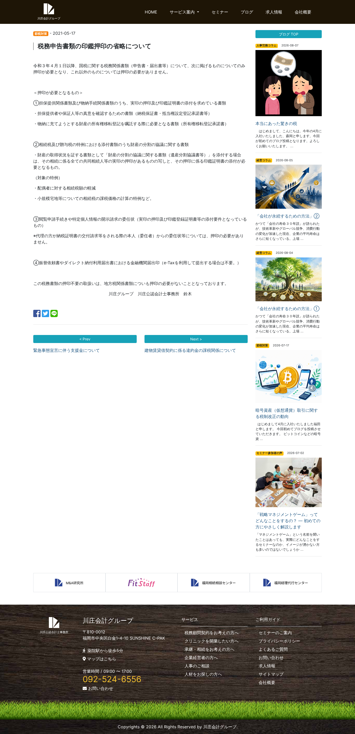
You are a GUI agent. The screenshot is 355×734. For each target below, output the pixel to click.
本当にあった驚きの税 (276, 123)
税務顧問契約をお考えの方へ (212, 632)
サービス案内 (183, 12)
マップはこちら (101, 658)
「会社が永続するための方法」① (287, 308)
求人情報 (274, 12)
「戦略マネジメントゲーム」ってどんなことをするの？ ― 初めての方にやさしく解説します (287, 520)
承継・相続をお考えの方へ (209, 649)
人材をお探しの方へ (203, 674)
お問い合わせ (100, 688)
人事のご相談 (197, 665)
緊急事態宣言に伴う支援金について (66, 350)
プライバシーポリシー (279, 641)
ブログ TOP (288, 34)
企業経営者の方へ (201, 657)
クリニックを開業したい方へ (212, 641)
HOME (151, 12)
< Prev (84, 339)
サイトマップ (271, 674)
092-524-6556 (112, 679)
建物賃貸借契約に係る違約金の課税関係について (190, 350)
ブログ (247, 12)
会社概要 (303, 12)
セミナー (220, 12)
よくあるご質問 (273, 649)
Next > (196, 339)
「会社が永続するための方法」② (287, 216)
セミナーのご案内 (275, 632)
